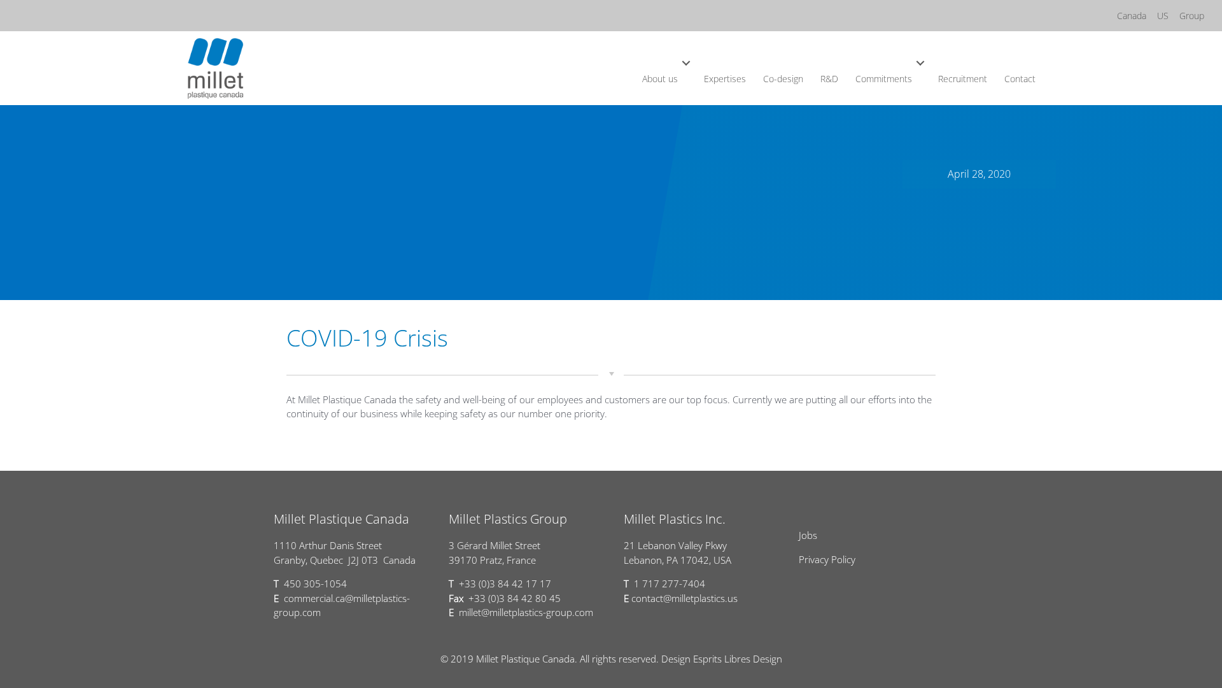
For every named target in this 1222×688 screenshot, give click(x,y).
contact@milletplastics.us (684, 598)
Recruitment (962, 79)
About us (660, 79)
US (1163, 16)
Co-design (783, 79)
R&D (829, 79)
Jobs (808, 535)
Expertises (725, 79)
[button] (686, 63)
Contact (1020, 79)
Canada (1131, 16)
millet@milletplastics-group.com (526, 612)
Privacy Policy (827, 559)
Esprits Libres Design (737, 658)
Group (1191, 16)
